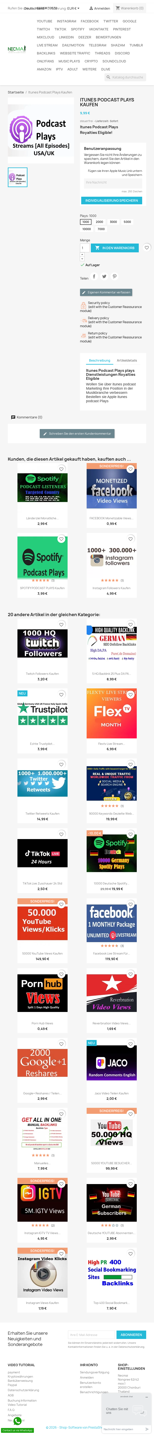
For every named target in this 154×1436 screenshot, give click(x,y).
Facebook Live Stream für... (111, 953)
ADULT (72, 69)
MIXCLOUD (45, 37)
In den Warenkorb (115, 247)
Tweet (104, 280)
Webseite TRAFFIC (75, 53)
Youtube (44, 21)
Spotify (77, 29)
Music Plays (69, 61)
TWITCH (43, 29)
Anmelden (87, 1377)
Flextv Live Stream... (111, 744)
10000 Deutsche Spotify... (111, 883)
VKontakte (98, 29)
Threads (102, 53)
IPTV (59, 69)
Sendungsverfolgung (94, 1372)
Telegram (97, 45)
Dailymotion (73, 45)
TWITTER (110, 21)
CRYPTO (91, 61)
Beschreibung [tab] (99, 360)
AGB (11, 1395)
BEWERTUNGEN (108, 37)
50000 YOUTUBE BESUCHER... (111, 1163)
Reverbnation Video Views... (112, 1023)
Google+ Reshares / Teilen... (42, 1093)
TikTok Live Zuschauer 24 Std (42, 883)
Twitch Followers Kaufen (42, 674)
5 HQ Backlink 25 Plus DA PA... (111, 674)
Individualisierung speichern (111, 200)
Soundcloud (114, 61)
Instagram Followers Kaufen (112, 588)
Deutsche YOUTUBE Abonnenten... (112, 1233)
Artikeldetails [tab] (127, 360)
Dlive (105, 69)
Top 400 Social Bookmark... (111, 1303)
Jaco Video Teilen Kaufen (112, 1093)
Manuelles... (42, 1163)
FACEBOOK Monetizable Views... (112, 518)
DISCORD (122, 53)
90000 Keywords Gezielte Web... (111, 813)
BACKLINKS (46, 53)
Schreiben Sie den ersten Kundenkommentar (80, 433)
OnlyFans (45, 61)
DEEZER (84, 37)
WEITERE (89, 69)
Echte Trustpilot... (42, 744)
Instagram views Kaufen (42, 1303)
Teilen (94, 280)
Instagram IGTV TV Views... (42, 1233)
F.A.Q (11, 1410)
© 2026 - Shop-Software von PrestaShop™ (77, 1427)
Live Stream (47, 45)
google (130, 21)
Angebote (15, 1415)
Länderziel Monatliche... (42, 518)
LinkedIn (66, 37)
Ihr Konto (89, 1365)
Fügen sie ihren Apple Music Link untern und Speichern (115, 173)
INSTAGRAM (66, 21)
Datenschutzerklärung (23, 1390)
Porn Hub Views (42, 1023)
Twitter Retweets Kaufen (42, 813)
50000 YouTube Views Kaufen (42, 953)
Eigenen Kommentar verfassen (108, 292)
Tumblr (136, 45)
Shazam (118, 45)
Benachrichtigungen (94, 1392)
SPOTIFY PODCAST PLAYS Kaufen (42, 588)
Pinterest (122, 29)
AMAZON (44, 69)
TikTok (60, 29)
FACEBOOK (90, 21)
